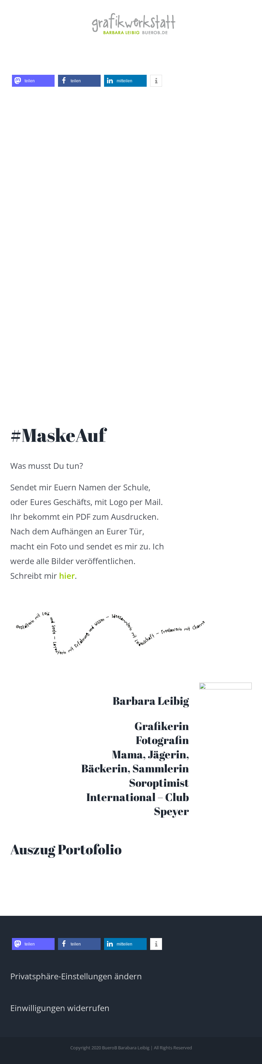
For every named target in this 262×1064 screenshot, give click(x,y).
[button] (33, 81)
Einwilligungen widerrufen (60, 1007)
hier (67, 575)
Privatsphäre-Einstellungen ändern (76, 976)
